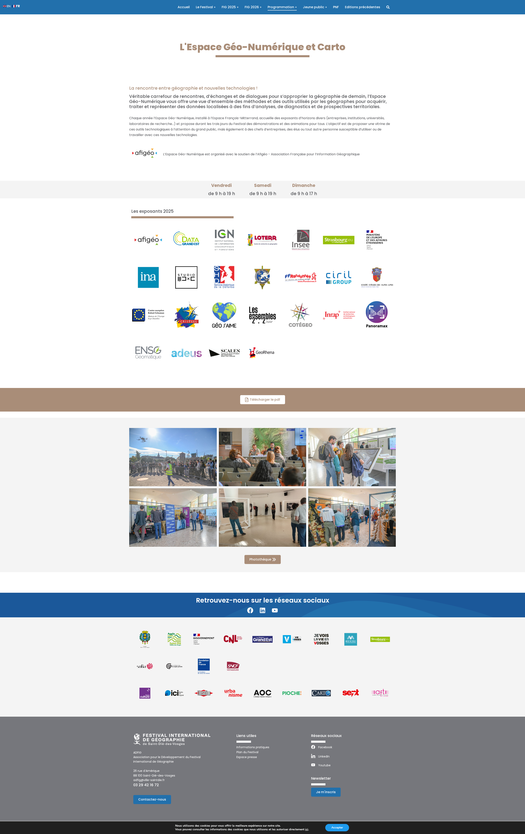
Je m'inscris (326, 792)
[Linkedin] (262, 610)
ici (306, 829)
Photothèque (260, 559)
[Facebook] (250, 610)
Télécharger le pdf (265, 399)
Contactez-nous (152, 799)
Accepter (337, 827)
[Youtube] (275, 610)
